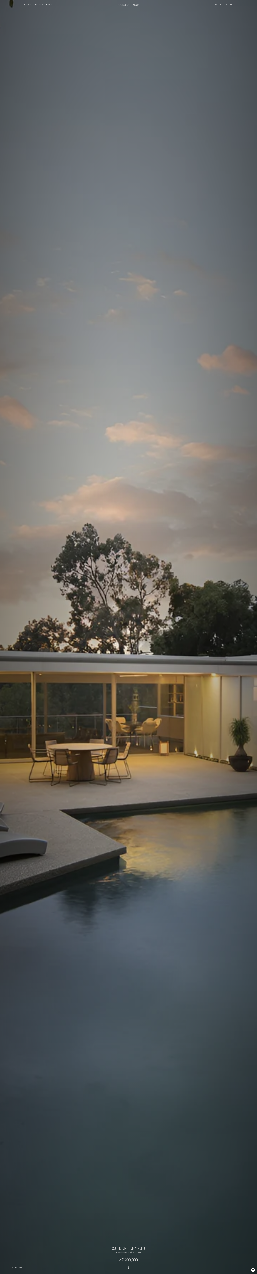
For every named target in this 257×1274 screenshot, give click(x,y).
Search (226, 4)
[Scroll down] (128, 1267)
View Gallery (17, 1267)
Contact (218, 4)
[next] (250, 637)
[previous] (7, 637)
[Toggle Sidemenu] (231, 5)
